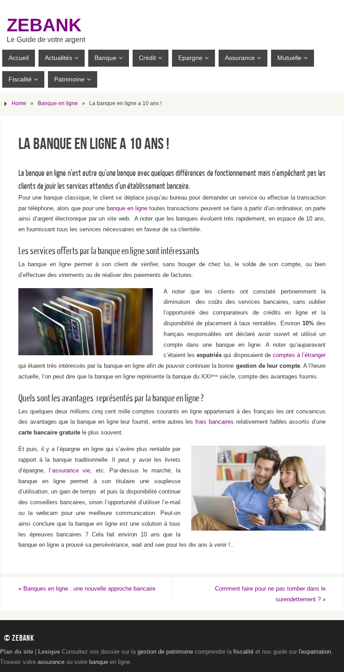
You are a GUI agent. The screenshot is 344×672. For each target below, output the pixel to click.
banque (98, 662)
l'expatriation (315, 651)
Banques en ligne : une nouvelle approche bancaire (86, 588)
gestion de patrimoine (165, 651)
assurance (51, 662)
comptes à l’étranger (298, 355)
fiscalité (243, 651)
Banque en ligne (58, 103)
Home (19, 103)
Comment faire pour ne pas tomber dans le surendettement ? (270, 594)
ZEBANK (44, 25)
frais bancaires (214, 421)
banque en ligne (127, 208)
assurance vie (71, 470)
